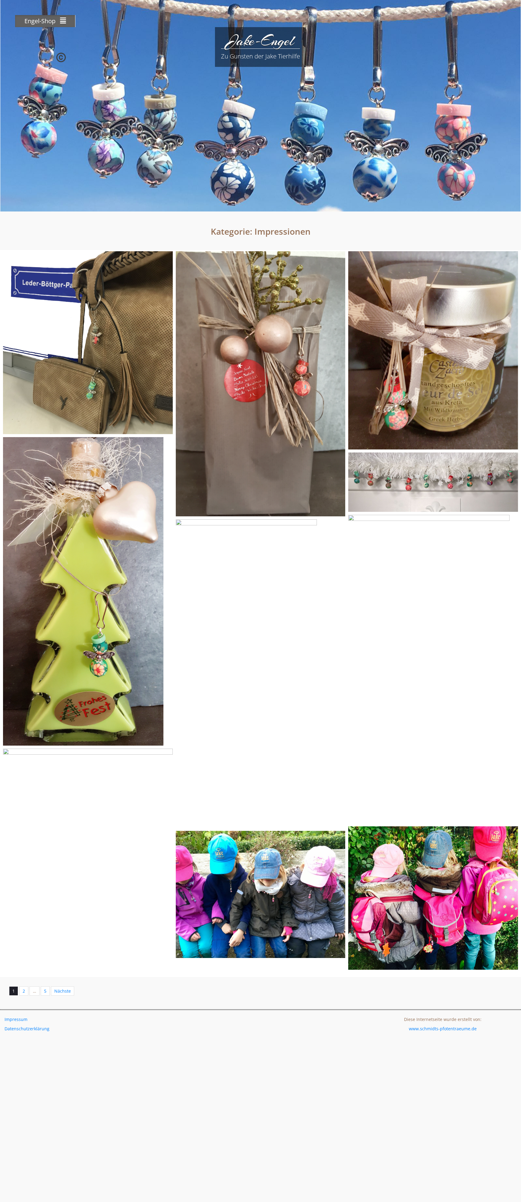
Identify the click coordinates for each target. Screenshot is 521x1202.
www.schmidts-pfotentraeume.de (443, 1028)
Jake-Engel (260, 40)
